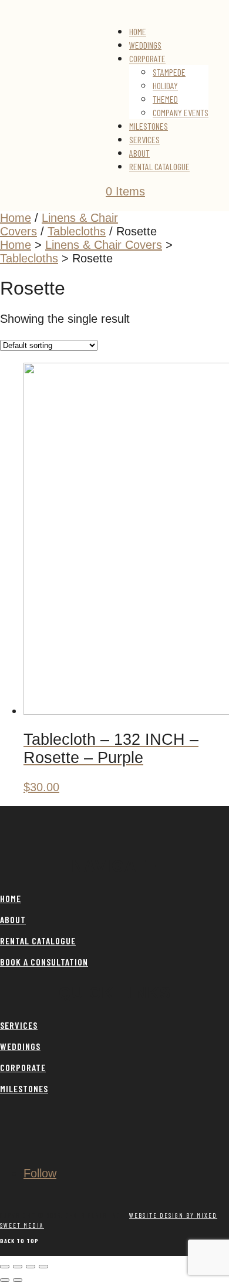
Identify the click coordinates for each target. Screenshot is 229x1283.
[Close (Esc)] (43, 1266)
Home (137, 31)
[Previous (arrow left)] (4, 1280)
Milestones (148, 125)
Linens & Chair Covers (103, 244)
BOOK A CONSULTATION (44, 961)
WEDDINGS (20, 1046)
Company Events (180, 112)
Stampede (169, 71)
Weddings (145, 44)
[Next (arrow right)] (17, 1280)
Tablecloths (77, 231)
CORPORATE (23, 1067)
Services (144, 139)
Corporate (147, 58)
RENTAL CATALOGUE (38, 940)
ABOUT (13, 919)
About (139, 152)
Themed (165, 98)
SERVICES (19, 1025)
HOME (10, 898)
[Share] (30, 1266)
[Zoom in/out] (4, 1266)
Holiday (165, 85)
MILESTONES (24, 1088)
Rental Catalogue (159, 166)
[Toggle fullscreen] (17, 1266)
